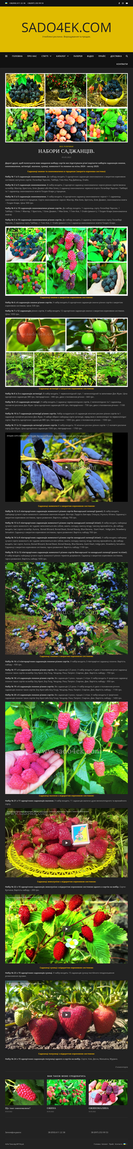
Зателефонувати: (13, 1132)
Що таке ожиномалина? (17, 1108)
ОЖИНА (51, 1108)
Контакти (122, 64)
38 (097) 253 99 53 (99, 1132)
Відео (90, 56)
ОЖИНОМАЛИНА (99, 1108)
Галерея (78, 56)
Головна (17, 56)
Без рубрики (66, 146)
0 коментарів (121, 1067)
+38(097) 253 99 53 (35, 3)
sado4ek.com (66, 27)
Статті (45, 56)
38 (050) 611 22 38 (56, 1132)
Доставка (116, 56)
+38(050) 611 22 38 (17, 3)
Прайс (102, 56)
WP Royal (20, 1144)
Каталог (61, 56)
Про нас (32, 56)
